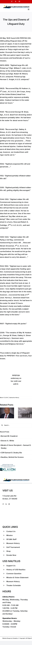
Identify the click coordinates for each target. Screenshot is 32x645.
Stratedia (15, 638)
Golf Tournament (13, 547)
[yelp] (6, 504)
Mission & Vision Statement (17, 578)
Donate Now (11, 555)
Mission (9, 535)
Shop (8, 551)
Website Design (6, 638)
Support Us (10, 566)
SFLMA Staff (11, 539)
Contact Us (10, 531)
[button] (1, 413)
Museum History (13, 543)
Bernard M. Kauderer (9, 436)
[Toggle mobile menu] (29, 9)
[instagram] (9, 504)
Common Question (13, 574)
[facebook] (3, 504)
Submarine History (14, 397)
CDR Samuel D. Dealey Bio (11, 453)
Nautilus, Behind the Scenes (12, 457)
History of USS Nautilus (15, 570)
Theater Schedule (13, 585)
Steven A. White (7, 441)
